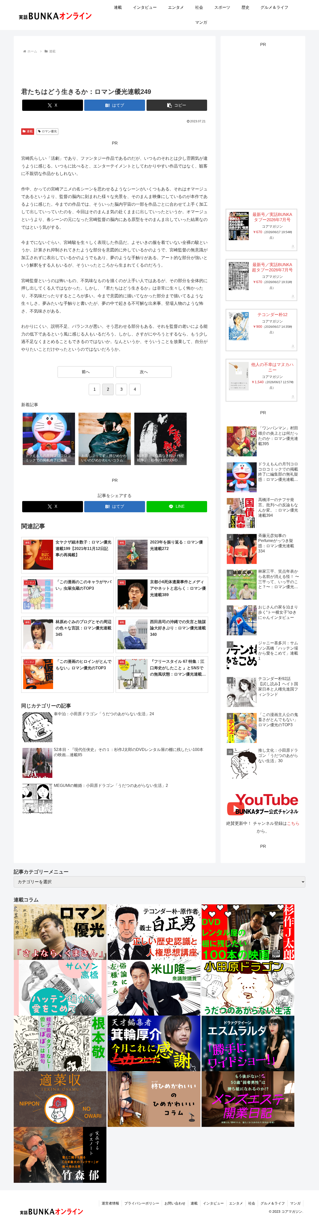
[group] (48, 439)
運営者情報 (110, 1203)
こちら (293, 823)
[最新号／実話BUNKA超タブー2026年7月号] (239, 276)
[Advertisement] (114, 68)
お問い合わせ (174, 1203)
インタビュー (213, 1203)
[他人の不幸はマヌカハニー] (239, 376)
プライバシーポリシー (141, 1203)
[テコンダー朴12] (239, 326)
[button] (177, 105)
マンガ (295, 1203)
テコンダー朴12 (272, 314)
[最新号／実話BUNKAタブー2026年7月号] (239, 226)
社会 (251, 1203)
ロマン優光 (49, 131)
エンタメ (236, 1203)
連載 (30, 131)
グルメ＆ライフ (272, 1203)
